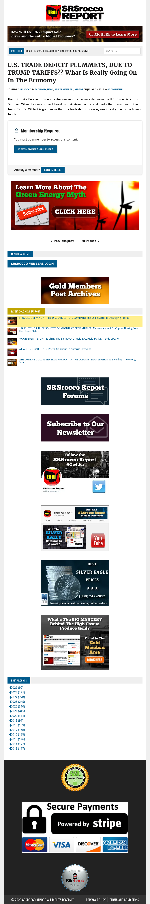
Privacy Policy (96, 899)
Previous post (64, 241)
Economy (40, 89)
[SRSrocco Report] (75, 13)
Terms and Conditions (124, 899)
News (50, 89)
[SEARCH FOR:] (122, 50)
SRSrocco (25, 89)
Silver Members (64, 89)
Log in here (52, 170)
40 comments (115, 89)
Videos (79, 89)
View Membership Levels (35, 149)
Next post (89, 241)
